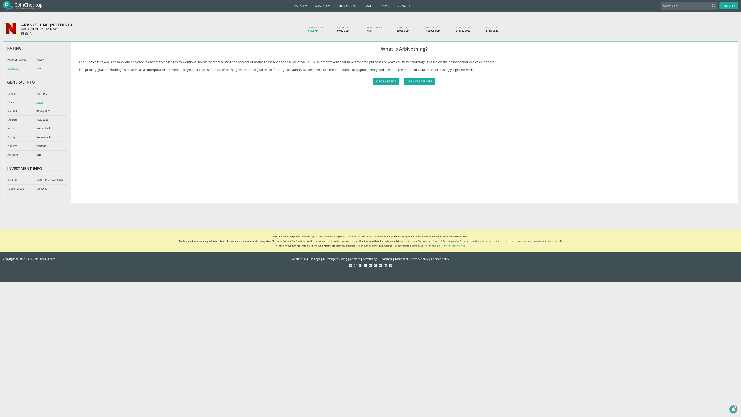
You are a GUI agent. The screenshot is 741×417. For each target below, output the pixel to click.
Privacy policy (419, 259)
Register (728, 5)
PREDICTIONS (347, 6)
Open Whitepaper (419, 81)
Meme (39, 102)
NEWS (385, 6)
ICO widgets (330, 259)
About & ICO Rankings (306, 259)
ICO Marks (13, 68)
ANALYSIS (321, 6)
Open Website (386, 81)
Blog (344, 259)
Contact (355, 259)
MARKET (299, 6)
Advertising (370, 259)
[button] (733, 409)
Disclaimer (401, 259)
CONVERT (404, 6)
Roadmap (386, 259)
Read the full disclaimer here (452, 245)
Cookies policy (440, 259)
